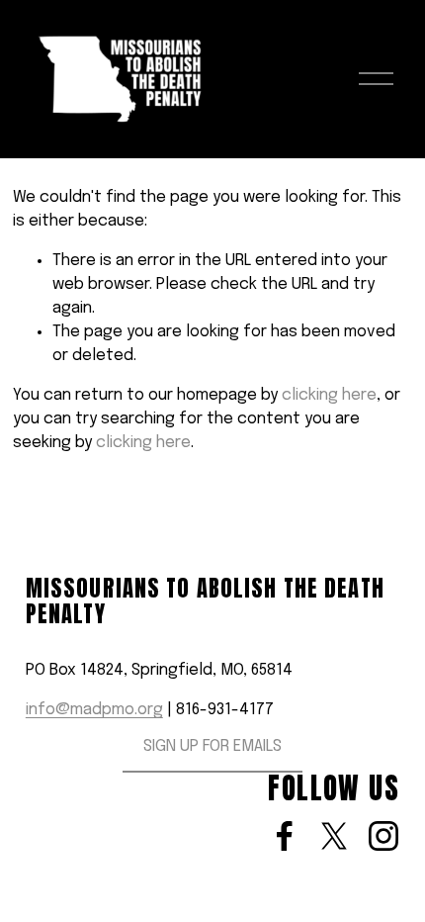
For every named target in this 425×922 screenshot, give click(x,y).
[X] (334, 836)
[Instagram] (383, 836)
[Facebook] (284, 836)
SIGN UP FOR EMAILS (212, 746)
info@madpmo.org (94, 709)
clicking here (329, 395)
